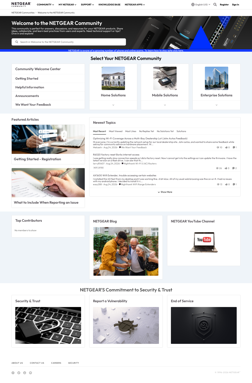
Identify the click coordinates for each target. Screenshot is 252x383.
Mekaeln (97, 147)
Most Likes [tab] (130, 131)
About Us (17, 363)
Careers (56, 363)
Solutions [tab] (181, 131)
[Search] (215, 4)
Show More (166, 192)
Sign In (235, 4)
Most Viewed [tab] (115, 131)
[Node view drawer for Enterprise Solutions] (216, 105)
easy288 (97, 184)
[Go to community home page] (21, 4)
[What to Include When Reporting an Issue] (48, 182)
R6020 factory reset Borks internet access (116, 154)
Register (224, 4)
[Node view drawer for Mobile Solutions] (165, 105)
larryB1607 (98, 163)
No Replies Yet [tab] (146, 131)
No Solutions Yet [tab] (165, 131)
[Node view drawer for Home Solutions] (113, 105)
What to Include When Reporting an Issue (46, 202)
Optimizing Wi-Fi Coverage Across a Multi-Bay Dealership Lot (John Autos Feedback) (140, 138)
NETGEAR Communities (23, 12)
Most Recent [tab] (99, 131)
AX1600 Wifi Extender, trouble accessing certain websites (124, 175)
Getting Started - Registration (37, 159)
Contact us (37, 363)
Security (73, 363)
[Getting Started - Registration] (48, 139)
